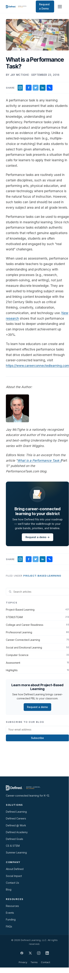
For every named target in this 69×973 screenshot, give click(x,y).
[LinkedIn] (47, 953)
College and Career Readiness (37, 624)
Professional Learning (37, 632)
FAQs (9, 926)
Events (10, 912)
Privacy (23, 962)
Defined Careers (16, 818)
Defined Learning (16, 811)
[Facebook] (22, 953)
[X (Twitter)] (30, 953)
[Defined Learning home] (16, 6)
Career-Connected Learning (37, 639)
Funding (11, 919)
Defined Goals (14, 838)
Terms (34, 962)
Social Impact (14, 875)
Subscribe (37, 737)
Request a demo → (38, 537)
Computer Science (37, 655)
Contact (45, 962)
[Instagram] (39, 953)
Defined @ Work (16, 825)
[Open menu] (60, 6)
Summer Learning (16, 852)
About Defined (14, 869)
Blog (8, 889)
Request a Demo (44, 6)
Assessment (37, 662)
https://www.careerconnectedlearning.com (37, 366)
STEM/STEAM (37, 617)
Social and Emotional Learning (37, 647)
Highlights (37, 670)
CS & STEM (13, 845)
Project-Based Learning (42, 575)
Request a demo (37, 707)
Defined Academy (17, 832)
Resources (12, 905)
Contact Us (12, 882)
